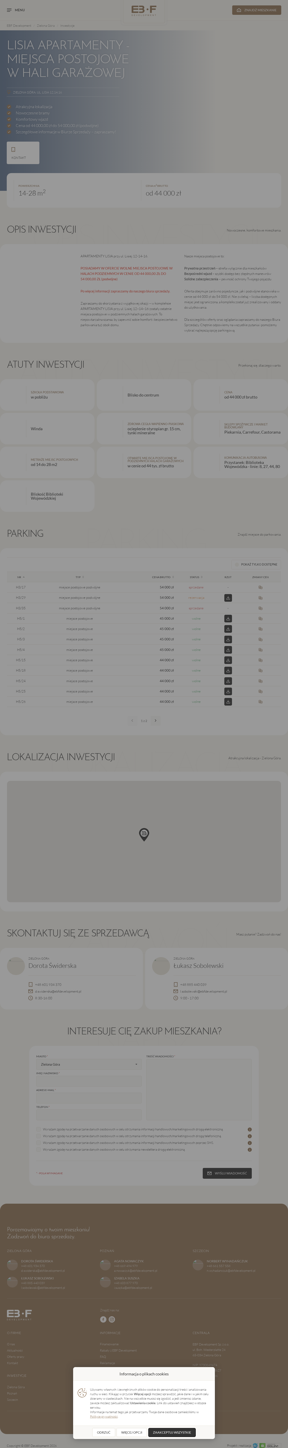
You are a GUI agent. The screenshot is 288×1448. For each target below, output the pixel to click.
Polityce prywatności (104, 1416)
